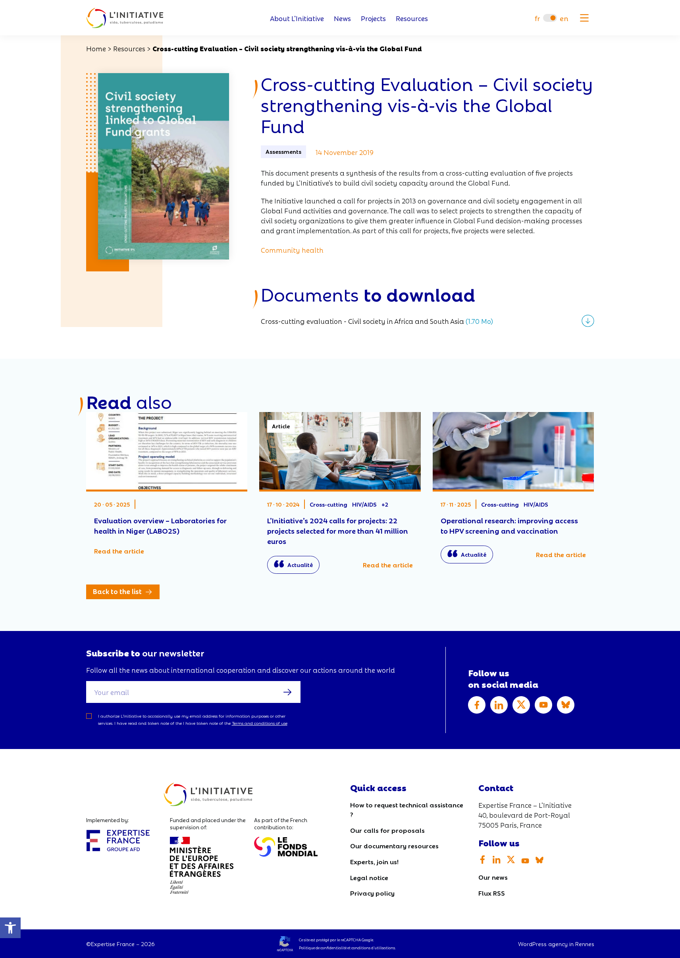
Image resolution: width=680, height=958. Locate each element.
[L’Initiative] (125, 18)
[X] (521, 705)
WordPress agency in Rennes (556, 944)
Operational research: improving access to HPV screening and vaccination (513, 491)
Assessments (283, 151)
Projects (373, 18)
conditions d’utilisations (373, 947)
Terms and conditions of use (259, 723)
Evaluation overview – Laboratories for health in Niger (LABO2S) (167, 488)
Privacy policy (372, 892)
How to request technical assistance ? (406, 809)
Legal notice (369, 877)
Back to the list (117, 591)
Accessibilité (10, 927)
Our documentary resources (394, 845)
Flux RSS (491, 892)
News (342, 18)
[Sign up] (287, 692)
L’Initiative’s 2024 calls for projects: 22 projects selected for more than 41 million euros (340, 497)
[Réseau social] (476, 705)
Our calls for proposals (387, 829)
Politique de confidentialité (323, 947)
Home (96, 48)
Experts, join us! (374, 861)
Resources (412, 18)
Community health (292, 249)
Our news (493, 876)
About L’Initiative (297, 18)
